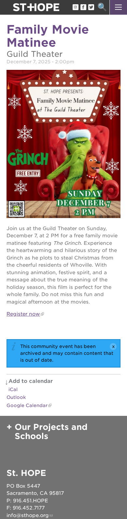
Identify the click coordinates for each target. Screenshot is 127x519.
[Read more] (63, 145)
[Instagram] (75, 7)
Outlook (16, 397)
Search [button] (102, 7)
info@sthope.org (28, 515)
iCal (13, 389)
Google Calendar (27, 405)
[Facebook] (83, 7)
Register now (23, 314)
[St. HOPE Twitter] (91, 7)
